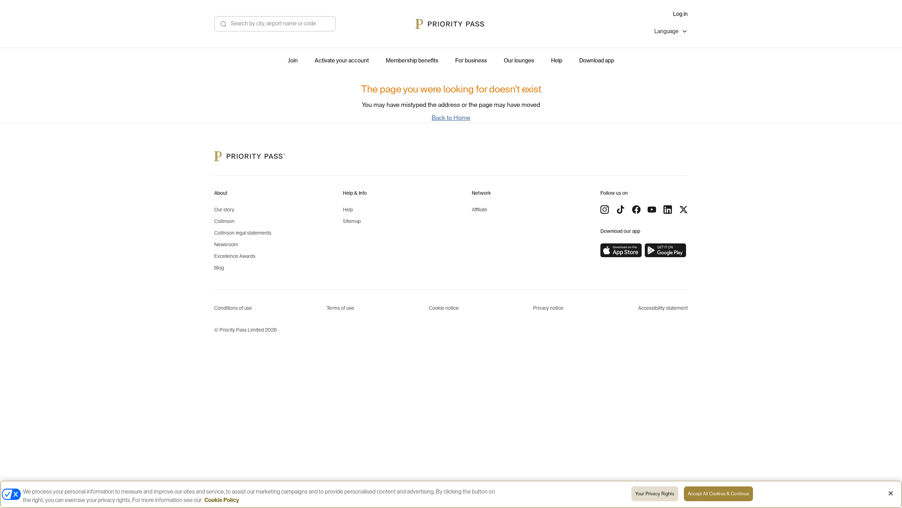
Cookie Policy (221, 500)
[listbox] (671, 32)
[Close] (890, 493)
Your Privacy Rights (654, 493)
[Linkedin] (667, 209)
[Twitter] (683, 209)
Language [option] (666, 31)
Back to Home (451, 118)
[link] (621, 250)
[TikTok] (620, 209)
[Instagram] (604, 209)
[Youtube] (652, 209)
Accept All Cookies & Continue (718, 493)
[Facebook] (636, 209)
